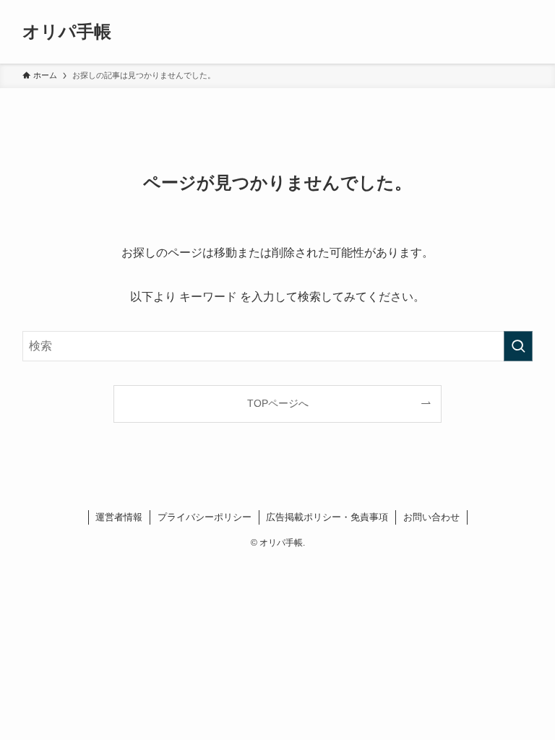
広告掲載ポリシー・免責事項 (327, 517)
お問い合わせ (431, 517)
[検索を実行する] (518, 346)
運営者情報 (118, 517)
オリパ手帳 (66, 31)
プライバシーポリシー (204, 517)
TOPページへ (278, 403)
